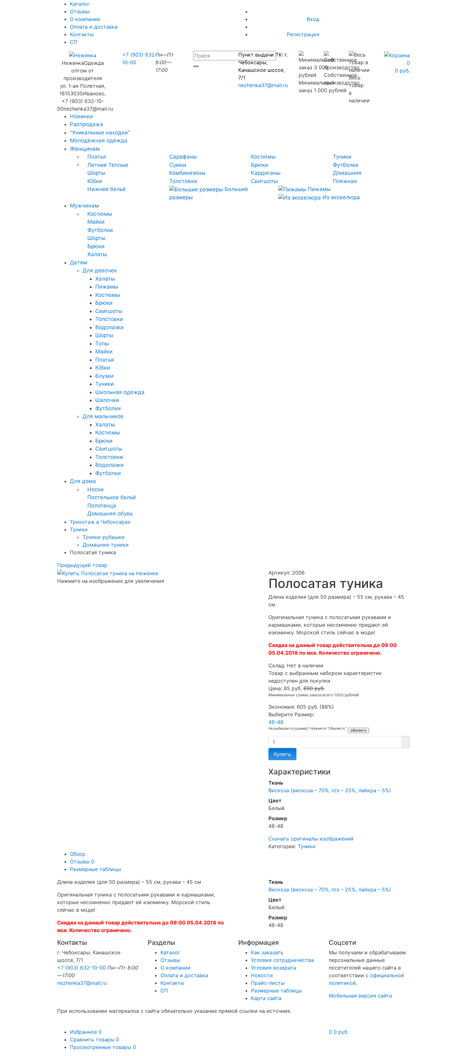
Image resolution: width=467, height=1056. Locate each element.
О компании (85, 19)
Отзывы (80, 11)
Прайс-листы (268, 983)
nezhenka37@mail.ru (263, 85)
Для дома (83, 481)
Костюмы (263, 156)
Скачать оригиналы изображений (311, 838)
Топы (102, 343)
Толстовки (183, 181)
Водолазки (109, 327)
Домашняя (347, 173)
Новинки (81, 116)
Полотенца (101, 505)
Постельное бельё (111, 497)
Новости (262, 975)
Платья (96, 156)
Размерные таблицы (95, 869)
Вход (313, 19)
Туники (342, 156)
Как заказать (267, 952)
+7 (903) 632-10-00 (81, 967)
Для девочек (100, 270)
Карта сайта (266, 998)
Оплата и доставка (94, 27)
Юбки (94, 181)
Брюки (259, 165)
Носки (95, 489)
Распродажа (86, 124)
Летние (97, 165)
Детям (78, 262)
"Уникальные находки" (100, 132)
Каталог (170, 952)
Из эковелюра (340, 197)
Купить (282, 754)
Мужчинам (84, 205)
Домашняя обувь (110, 513)
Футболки (345, 165)
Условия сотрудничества (282, 960)
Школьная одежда (120, 392)
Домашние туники (106, 545)
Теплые (118, 165)
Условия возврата (273, 967)
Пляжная (345, 181)
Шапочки (107, 400)
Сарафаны (183, 156)
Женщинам (85, 149)
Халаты (97, 254)
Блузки (104, 376)
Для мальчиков (103, 416)
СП (74, 42)
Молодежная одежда (98, 140)
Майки (96, 222)
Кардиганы (266, 173)
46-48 (275, 722)
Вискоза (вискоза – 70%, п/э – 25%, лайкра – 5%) (329, 790)
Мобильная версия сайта (360, 995)
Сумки (177, 165)
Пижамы (318, 189)
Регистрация (303, 34)
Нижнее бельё (106, 189)
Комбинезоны (187, 173)
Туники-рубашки (104, 537)
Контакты (82, 34)
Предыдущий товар (82, 565)
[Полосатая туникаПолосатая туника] (107, 572)
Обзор (77, 854)
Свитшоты (264, 181)
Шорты (96, 173)
